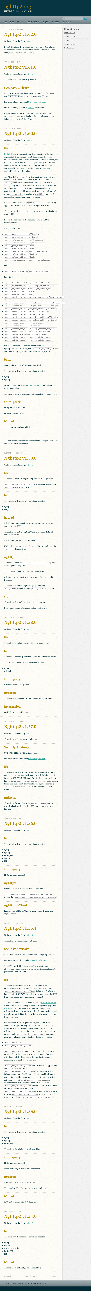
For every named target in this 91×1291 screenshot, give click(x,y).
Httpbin (45, 22)
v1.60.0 (30, 140)
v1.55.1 (30, 935)
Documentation (33, 22)
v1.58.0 (30, 629)
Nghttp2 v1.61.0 (20, 67)
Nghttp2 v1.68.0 (69, 44)
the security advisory (37, 102)
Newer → (54, 1276)
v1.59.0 (30, 464)
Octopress (42, 1283)
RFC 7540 (8, 154)
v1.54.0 (30, 1223)
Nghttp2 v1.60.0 (20, 133)
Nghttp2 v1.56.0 (20, 823)
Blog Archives (31, 1276)
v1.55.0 (30, 1118)
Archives (20, 22)
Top (5, 22)
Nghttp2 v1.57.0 (20, 726)
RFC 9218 (47, 168)
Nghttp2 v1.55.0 (20, 1111)
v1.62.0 (30, 41)
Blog (12, 22)
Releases (55, 22)
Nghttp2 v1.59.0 (20, 458)
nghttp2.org (17, 6)
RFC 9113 (21, 168)
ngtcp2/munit (36, 385)
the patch (8, 1008)
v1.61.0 (30, 73)
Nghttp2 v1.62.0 (20, 34)
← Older (7, 1276)
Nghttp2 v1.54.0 (20, 1216)
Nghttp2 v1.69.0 (69, 37)
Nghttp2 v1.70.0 (69, 33)
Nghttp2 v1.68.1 (69, 40)
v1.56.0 (30, 830)
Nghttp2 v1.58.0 (20, 622)
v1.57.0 (30, 733)
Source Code (67, 22)
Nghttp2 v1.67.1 (69, 48)
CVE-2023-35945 (48, 1002)
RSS (85, 19)
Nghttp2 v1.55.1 (20, 928)
